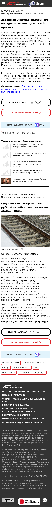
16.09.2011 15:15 (7, 11)
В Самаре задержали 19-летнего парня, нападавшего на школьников (29, 146)
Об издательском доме (15, 391)
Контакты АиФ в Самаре (16, 415)
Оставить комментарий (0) (26, 112)
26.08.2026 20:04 (9, 194)
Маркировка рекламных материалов (23, 419)
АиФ (21, 249)
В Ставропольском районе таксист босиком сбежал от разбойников (27, 171)
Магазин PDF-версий (14, 395)
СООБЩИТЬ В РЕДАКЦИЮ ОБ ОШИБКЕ (22, 422)
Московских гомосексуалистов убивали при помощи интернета (29, 180)
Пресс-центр (38, 391)
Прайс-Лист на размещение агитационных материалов (18, 410)
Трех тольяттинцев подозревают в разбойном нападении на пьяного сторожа (24, 89)
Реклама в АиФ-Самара (15, 405)
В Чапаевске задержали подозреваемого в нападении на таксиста (30, 154)
